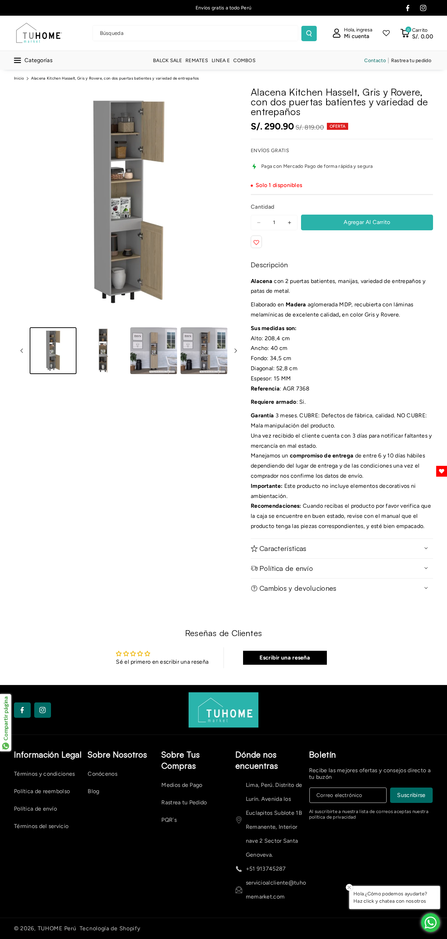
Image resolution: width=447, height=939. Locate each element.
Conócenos (102, 773)
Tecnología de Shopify (110, 928)
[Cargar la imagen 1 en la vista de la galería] (53, 350)
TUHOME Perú (57, 928)
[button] (416, 33)
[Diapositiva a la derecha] (235, 350)
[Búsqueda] (309, 33)
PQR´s (169, 820)
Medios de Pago (181, 785)
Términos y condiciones (44, 773)
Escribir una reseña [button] (284, 657)
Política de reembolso (42, 791)
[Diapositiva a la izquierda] (21, 350)
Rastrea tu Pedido (184, 802)
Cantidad (262, 206)
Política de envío (35, 808)
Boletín (322, 754)
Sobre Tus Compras (180, 760)
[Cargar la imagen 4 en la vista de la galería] (204, 350)
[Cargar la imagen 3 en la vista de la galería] (153, 350)
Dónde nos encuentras (256, 760)
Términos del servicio (41, 826)
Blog (93, 791)
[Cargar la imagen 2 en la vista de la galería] (103, 350)
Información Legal (47, 754)
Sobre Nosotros (117, 754)
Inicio (19, 78)
